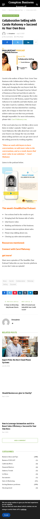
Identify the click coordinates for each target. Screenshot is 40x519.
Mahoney (30, 281)
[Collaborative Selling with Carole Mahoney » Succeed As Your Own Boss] (20, 59)
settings (23, 509)
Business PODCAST (8, 460)
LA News (5, 474)
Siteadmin (12, 33)
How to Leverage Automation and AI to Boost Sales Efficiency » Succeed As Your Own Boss (19, 426)
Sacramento (6, 477)
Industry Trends (7, 470)
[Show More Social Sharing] (36, 42)
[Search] (37, 4)
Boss (5, 281)
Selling (5, 284)
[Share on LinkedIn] (28, 42)
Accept (6, 515)
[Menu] (3, 4)
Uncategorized (7, 488)
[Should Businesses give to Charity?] (20, 380)
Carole (11, 281)
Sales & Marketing (8, 481)
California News (7, 464)
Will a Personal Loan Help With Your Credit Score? (29, 307)
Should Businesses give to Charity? (17, 393)
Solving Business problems (11, 484)
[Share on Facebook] (7, 42)
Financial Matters (8, 467)
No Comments (8, 37)
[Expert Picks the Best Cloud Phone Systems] (20, 346)
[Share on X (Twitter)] (18, 42)
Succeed (13, 284)
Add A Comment (20, 440)
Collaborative (20, 281)
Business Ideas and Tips (10, 15)
